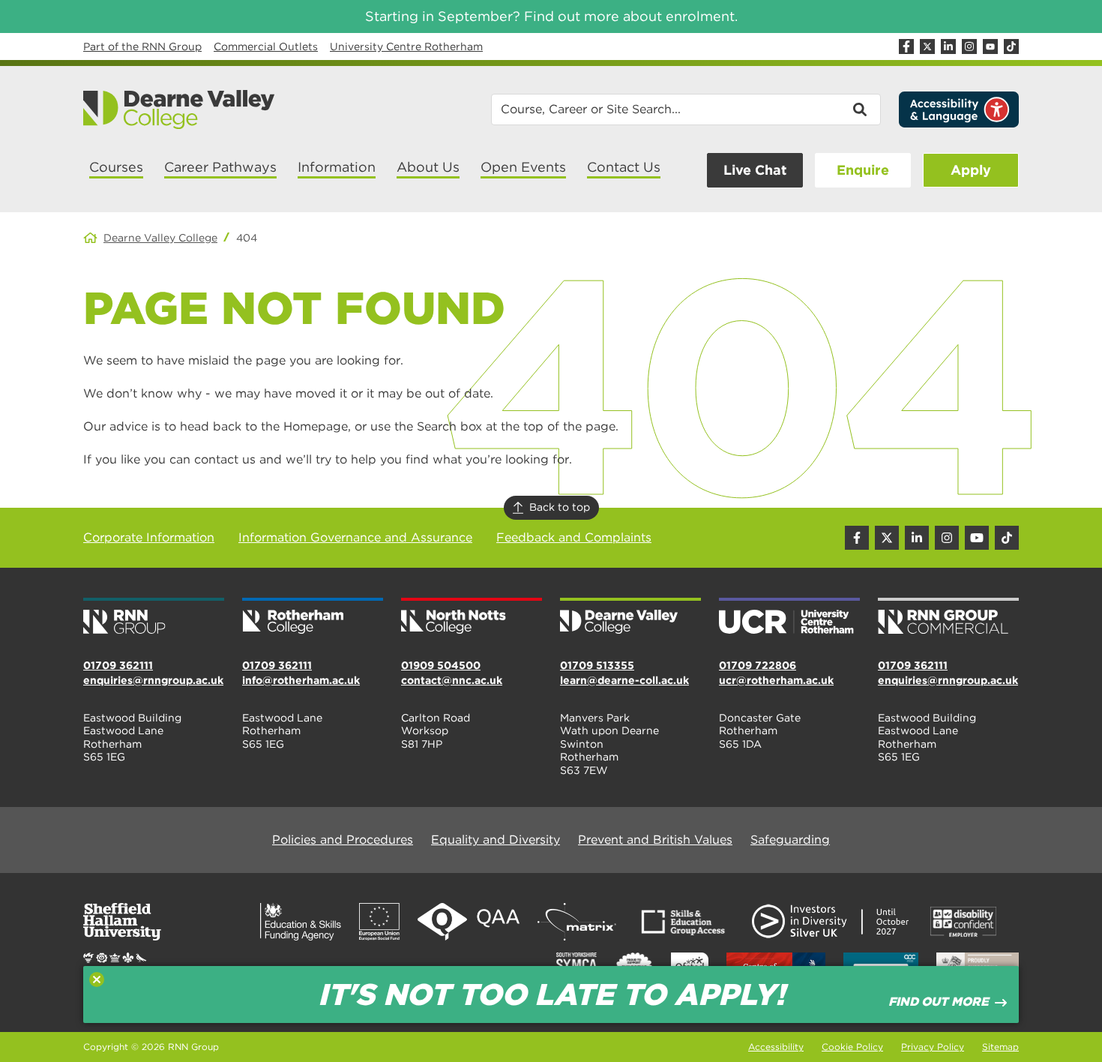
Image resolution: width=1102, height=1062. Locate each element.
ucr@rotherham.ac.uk (776, 680)
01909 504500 (441, 665)
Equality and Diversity (495, 839)
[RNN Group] (153, 617)
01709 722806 (757, 665)
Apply (971, 170)
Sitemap (1000, 1046)
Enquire (863, 170)
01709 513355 (597, 665)
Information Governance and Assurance (355, 537)
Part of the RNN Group (142, 46)
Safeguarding (790, 839)
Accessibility (776, 1046)
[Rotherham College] (312, 617)
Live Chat (754, 170)
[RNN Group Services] (948, 617)
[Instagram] (969, 46)
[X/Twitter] (927, 46)
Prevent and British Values (655, 839)
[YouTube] (990, 46)
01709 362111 (118, 665)
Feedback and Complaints (573, 537)
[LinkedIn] (948, 46)
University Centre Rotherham (406, 46)
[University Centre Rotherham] (789, 617)
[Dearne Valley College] (179, 109)
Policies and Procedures (342, 839)
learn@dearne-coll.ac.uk (624, 680)
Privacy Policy (932, 1046)
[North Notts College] (471, 617)
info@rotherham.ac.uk (301, 680)
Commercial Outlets (266, 46)
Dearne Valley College (160, 238)
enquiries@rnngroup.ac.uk (153, 680)
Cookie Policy (852, 1046)
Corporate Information (148, 537)
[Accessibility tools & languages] (959, 110)
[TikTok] (1011, 46)
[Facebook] (906, 46)
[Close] (96, 979)
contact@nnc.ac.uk (451, 680)
